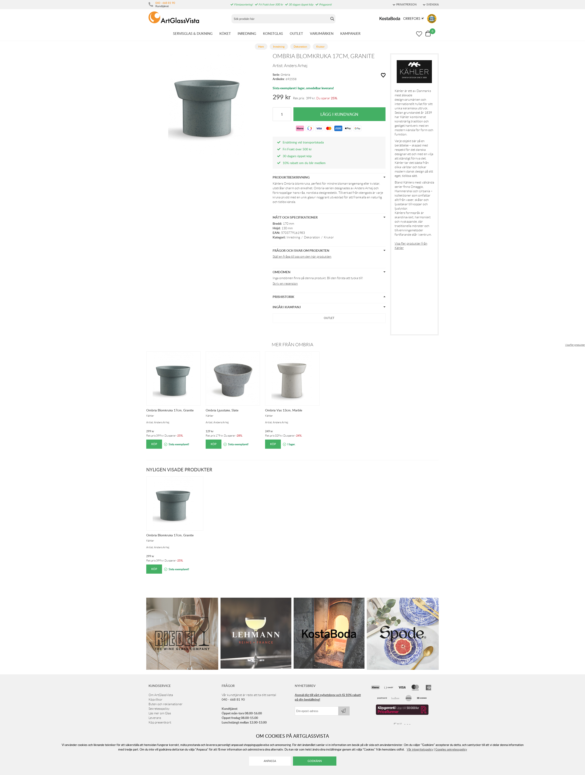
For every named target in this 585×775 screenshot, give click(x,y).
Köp (154, 444)
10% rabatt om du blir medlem (304, 163)
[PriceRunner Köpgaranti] (402, 714)
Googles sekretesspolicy (451, 749)
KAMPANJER (350, 33)
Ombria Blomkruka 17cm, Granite (170, 410)
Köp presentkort (160, 722)
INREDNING (247, 33)
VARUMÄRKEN (321, 33)
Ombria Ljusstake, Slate (222, 410)
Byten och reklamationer (166, 704)
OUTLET (296, 33)
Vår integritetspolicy (420, 749)
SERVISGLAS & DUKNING (193, 33)
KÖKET (225, 33)
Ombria (285, 74)
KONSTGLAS (273, 33)
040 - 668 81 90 (165, 3)
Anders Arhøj (295, 65)
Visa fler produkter (575, 344)
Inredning (293, 237)
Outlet (329, 318)
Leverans (155, 718)
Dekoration (312, 237)
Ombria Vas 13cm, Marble (283, 410)
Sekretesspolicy (159, 708)
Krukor (329, 237)
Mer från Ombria (292, 344)
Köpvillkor (155, 699)
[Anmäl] (344, 711)
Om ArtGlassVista (161, 695)
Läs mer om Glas (160, 713)
